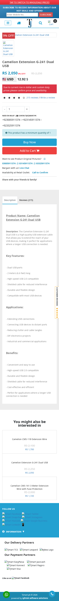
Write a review (47, 97)
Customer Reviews (57, 297)
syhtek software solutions (35, 598)
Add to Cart (28, 151)
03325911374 (42, 163)
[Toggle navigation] (8, 23)
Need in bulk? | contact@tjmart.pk (19, 115)
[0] (51, 22)
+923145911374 (31, 119)
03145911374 (26, 163)
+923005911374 (11, 119)
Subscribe (45, 14)
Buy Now (29, 142)
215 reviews (32, 97)
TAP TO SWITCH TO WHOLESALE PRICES (29, 2)
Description (10, 200)
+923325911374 (11, 125)
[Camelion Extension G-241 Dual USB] (29, 35)
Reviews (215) (26, 200)
